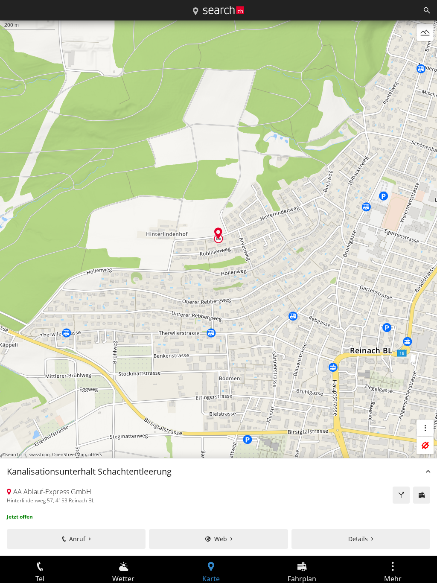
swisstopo (39, 455)
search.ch (16, 455)
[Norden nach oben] (425, 52)
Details (358, 539)
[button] (218, 233)
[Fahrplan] (421, 495)
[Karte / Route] (195, 11)
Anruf (77, 539)
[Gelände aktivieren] (425, 32)
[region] (218, 288)
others (95, 455)
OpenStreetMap (69, 455)
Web (220, 539)
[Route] (401, 495)
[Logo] (223, 10)
